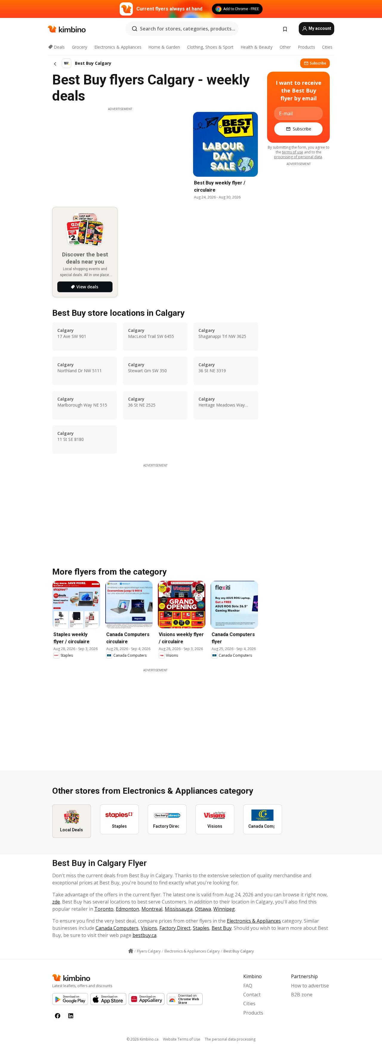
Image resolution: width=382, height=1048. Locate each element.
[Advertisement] (120, 153)
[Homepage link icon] (130, 951)
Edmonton (127, 909)
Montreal (151, 909)
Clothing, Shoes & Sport (210, 47)
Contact (252, 994)
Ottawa (203, 909)
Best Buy (222, 928)
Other (285, 47)
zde (56, 901)
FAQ (247, 985)
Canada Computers (117, 928)
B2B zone (301, 994)
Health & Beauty (256, 47)
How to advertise (310, 985)
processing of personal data (298, 156)
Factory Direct (174, 928)
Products (306, 47)
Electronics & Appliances (117, 47)
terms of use (292, 152)
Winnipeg (224, 909)
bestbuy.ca (144, 935)
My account (319, 28)
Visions (149, 928)
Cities (327, 47)
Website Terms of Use (181, 1039)
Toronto (103, 909)
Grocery (79, 47)
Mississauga (178, 909)
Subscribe (318, 63)
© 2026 (142, 1039)
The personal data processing (230, 1039)
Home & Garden (164, 47)
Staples (201, 928)
